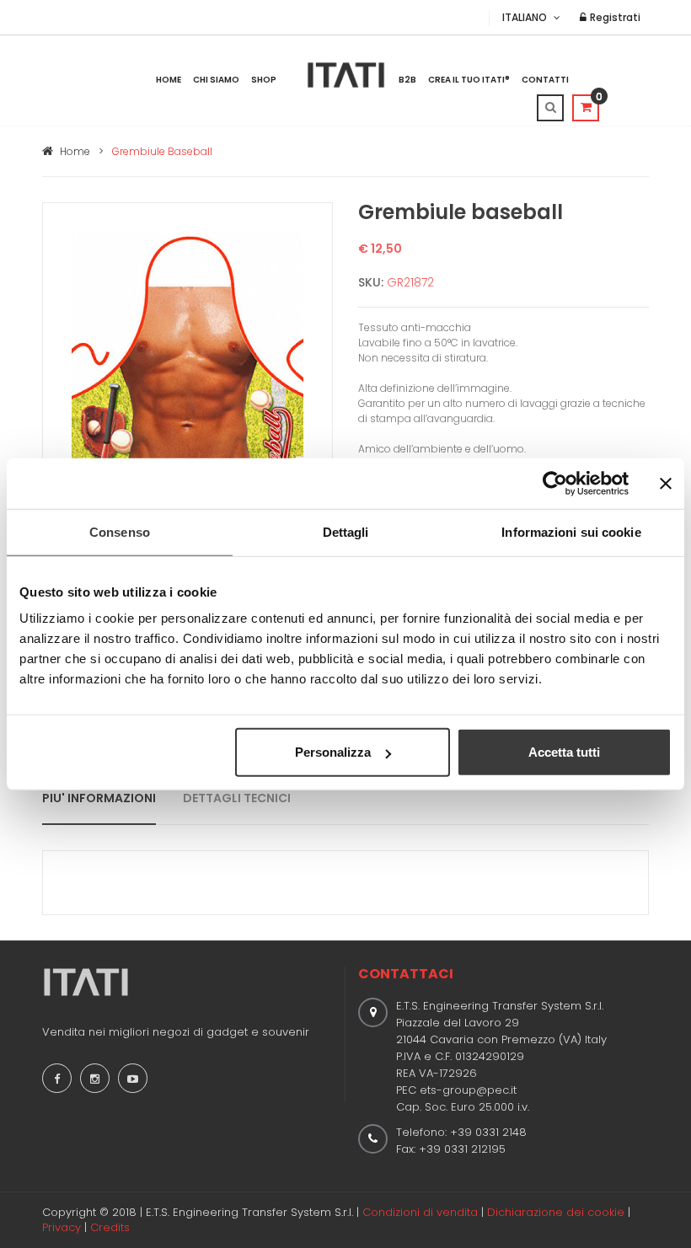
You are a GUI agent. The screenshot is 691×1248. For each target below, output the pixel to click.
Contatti (545, 79)
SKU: (370, 282)
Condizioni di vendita (420, 1212)
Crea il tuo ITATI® (469, 79)
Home (168, 79)
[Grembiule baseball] (187, 408)
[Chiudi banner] (666, 483)
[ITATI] (346, 75)
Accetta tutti (564, 752)
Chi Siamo (216, 79)
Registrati (613, 17)
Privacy (61, 1227)
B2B (407, 79)
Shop (263, 79)
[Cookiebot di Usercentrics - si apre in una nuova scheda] (555, 482)
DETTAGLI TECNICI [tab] (237, 798)
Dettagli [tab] (346, 531)
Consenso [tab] (119, 531)
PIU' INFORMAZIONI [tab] (99, 798)
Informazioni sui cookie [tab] (570, 531)
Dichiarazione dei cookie (555, 1212)
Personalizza (333, 752)
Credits (110, 1227)
